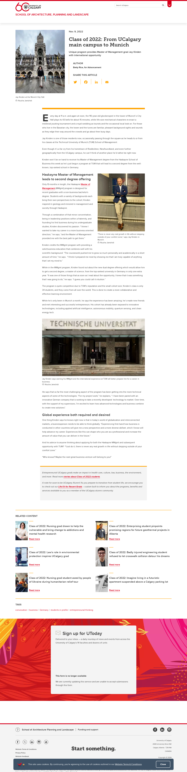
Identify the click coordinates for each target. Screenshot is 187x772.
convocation (21, 610)
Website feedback (22, 756)
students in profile (59, 610)
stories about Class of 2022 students (82, 476)
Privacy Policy (20, 753)
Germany (44, 610)
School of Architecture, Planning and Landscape (52, 14)
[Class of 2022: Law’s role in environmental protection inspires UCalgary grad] (21, 556)
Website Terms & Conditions (128, 764)
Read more (34, 539)
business (33, 610)
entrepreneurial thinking (81, 610)
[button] (77, 81)
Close (163, 764)
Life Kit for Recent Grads (70, 486)
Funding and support (88, 729)
